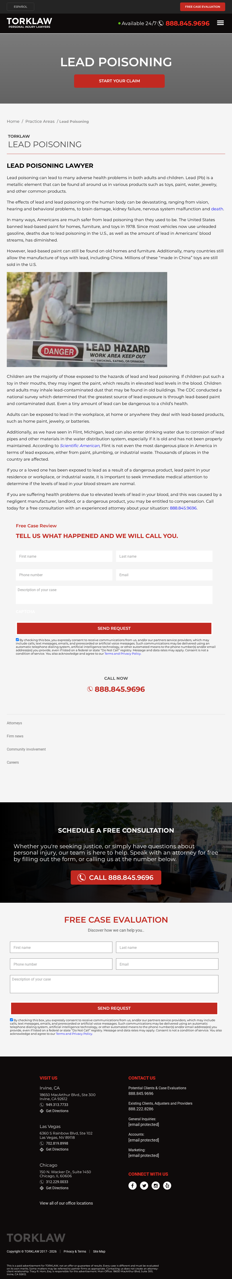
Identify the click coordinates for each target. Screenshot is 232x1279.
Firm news (15, 736)
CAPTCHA (25, 611)
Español (20, 6)
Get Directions (57, 1111)
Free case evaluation (202, 6)
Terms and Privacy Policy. (122, 653)
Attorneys (14, 723)
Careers (13, 762)
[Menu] (220, 23)
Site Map (99, 1251)
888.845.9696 (183, 508)
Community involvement (26, 749)
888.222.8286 (140, 1108)
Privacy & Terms (75, 1251)
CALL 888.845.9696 (121, 877)
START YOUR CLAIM (119, 80)
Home (13, 121)
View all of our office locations (66, 1203)
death (217, 208)
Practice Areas (40, 121)
